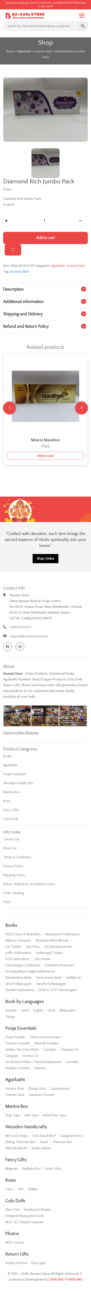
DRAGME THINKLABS (66, 1279)
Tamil (25, 1010)
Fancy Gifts (11, 810)
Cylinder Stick (15, 1095)
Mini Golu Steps (16, 1136)
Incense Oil (30, 1056)
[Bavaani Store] (24, 14)
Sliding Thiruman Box (20, 1142)
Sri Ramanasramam (58, 947)
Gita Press (33, 947)
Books (7, 756)
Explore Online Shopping (21, 733)
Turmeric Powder (17, 1043)
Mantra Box (11, 792)
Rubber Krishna (16, 1263)
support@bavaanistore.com (29, 636)
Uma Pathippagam (18, 984)
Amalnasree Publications (62, 934)
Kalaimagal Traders (49, 953)
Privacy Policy (13, 866)
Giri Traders (13, 947)
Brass (7, 801)
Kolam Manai (41, 1148)
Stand (44, 1142)
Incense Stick (43, 51)
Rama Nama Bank (48, 978)
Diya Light (38, 1263)
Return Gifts (17, 1254)
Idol (20, 1189)
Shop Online (45, 558)
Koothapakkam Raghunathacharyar (30, 971)
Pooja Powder (15, 1037)
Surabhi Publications (19, 990)
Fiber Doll (12, 1210)
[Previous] (9, 408)
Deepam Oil (69, 1049)
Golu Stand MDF (44, 1136)
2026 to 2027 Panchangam (57, 990)
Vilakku (33, 1189)
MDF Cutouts (14, 1242)
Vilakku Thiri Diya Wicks (22, 1049)
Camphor (50, 1049)
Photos (12, 1233)
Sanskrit (10, 1010)
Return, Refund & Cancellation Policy (29, 884)
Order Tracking (13, 893)
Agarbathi (24, 51)
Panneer (40, 1068)
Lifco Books (42, 959)
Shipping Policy (14, 875)
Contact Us (11, 839)
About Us (10, 848)
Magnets (11, 1169)
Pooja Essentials (14, 774)
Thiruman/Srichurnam (45, 1037)
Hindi (51, 1010)
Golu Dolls (10, 819)
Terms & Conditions (17, 857)
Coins (9, 1189)
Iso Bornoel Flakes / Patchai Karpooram (33, 1062)
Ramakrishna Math (18, 978)
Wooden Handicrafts (18, 783)
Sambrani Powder (41, 1095)
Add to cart (45, 238)
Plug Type (12, 1115)
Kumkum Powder (17, 1068)
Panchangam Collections (22, 965)
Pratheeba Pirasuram (59, 965)
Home (10, 51)
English (38, 1010)
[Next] (81, 408)
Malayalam (67, 1010)
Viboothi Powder (46, 1043)
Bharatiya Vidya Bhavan (52, 940)
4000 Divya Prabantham (23, 934)
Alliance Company (18, 940)
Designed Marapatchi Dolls (24, 1216)
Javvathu (72, 1062)
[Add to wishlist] (13, 250)
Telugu (10, 1017)
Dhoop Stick (37, 1089)
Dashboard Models (37, 1210)
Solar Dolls (53, 1169)
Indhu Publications (18, 953)
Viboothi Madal (16, 1148)
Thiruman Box (62, 1142)
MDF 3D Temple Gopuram (24, 1222)
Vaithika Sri (73, 978)
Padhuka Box (31, 1169)
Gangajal (11, 1056)
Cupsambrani (59, 1089)
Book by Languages (24, 1001)
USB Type (31, 1115)
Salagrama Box (71, 1136)
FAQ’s (7, 902)
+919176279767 (21, 627)
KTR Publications (17, 959)
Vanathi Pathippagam (51, 984)
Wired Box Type (54, 1115)
